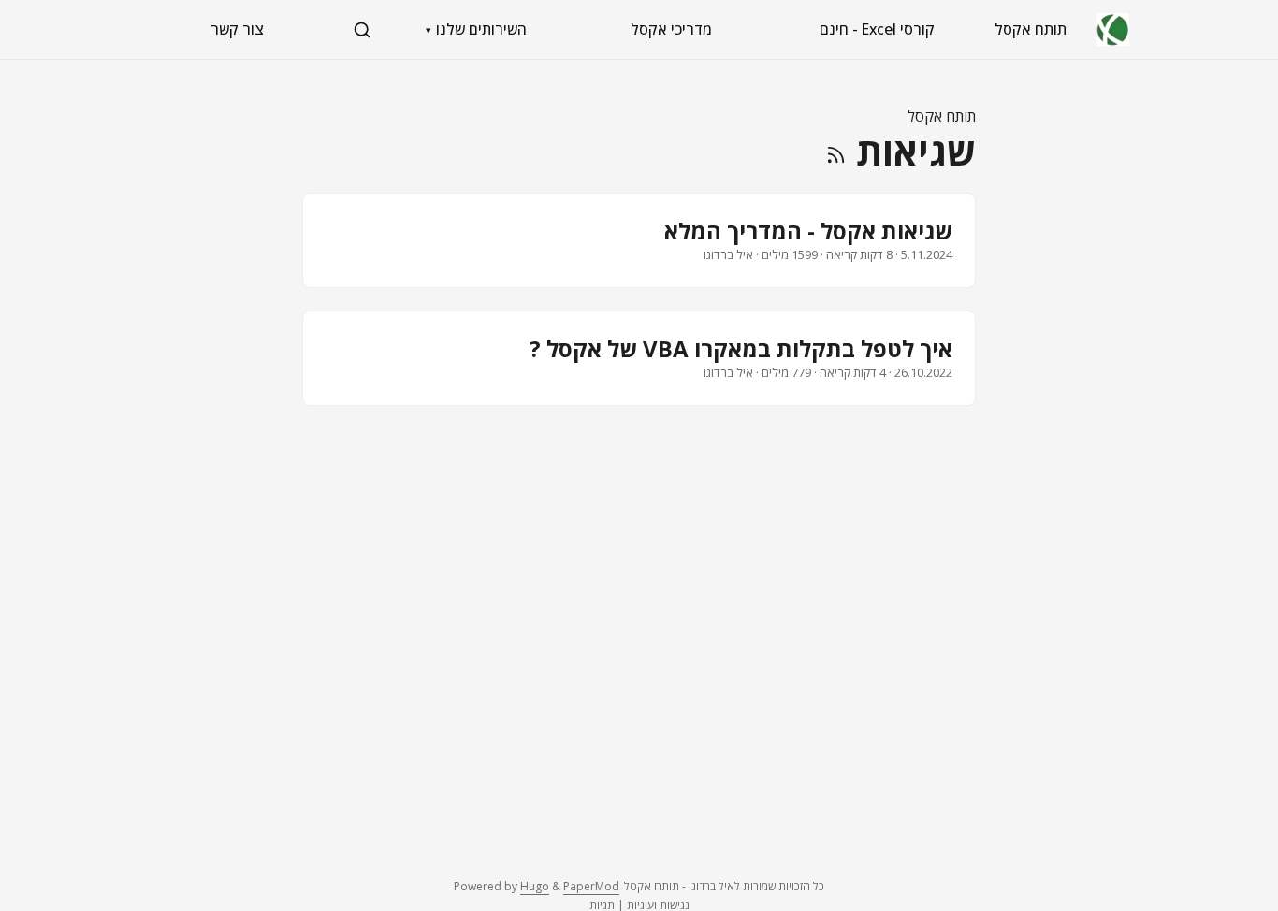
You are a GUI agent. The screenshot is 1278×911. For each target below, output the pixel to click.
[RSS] (836, 151)
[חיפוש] (362, 30)
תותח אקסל (1031, 29)
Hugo (534, 886)
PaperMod (591, 886)
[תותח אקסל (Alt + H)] (1112, 29)
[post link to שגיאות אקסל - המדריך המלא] (639, 240)
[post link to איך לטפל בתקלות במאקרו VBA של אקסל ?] (639, 358)
